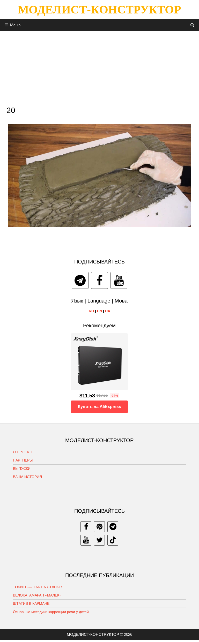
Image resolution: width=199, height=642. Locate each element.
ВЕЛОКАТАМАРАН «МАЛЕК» (37, 595)
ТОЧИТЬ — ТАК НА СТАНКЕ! (37, 587)
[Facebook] (99, 280)
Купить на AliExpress (99, 406)
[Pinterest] (99, 526)
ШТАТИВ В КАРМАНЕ (31, 603)
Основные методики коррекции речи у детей (51, 612)
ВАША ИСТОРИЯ (27, 477)
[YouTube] (118, 280)
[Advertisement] (99, 67)
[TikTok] (112, 540)
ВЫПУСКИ (22, 468)
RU (91, 311)
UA (107, 311)
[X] (99, 540)
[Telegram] (80, 280)
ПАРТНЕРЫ (23, 460)
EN (99, 311)
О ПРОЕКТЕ (23, 452)
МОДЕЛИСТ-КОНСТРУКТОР (99, 9)
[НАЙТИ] (192, 25)
